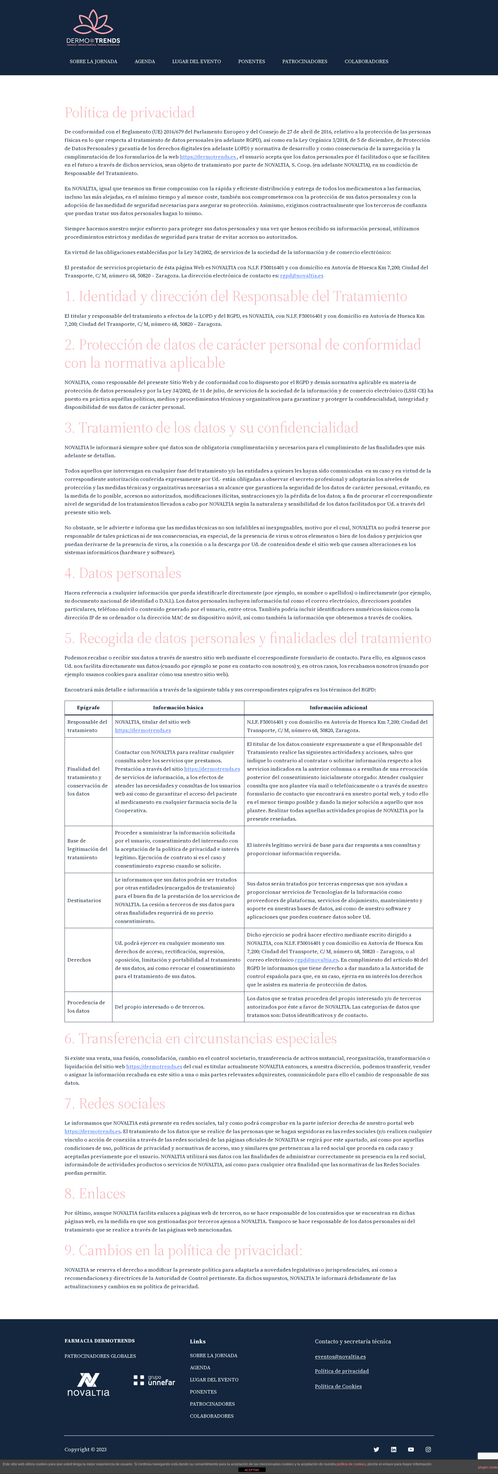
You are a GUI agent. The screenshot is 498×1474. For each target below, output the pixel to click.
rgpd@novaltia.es (301, 275)
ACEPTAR (252, 1470)
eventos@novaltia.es (340, 1356)
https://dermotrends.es (208, 156)
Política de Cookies (338, 1386)
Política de (328, 1371)
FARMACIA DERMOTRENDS (100, 1340)
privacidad (355, 1371)
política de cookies (351, 1464)
